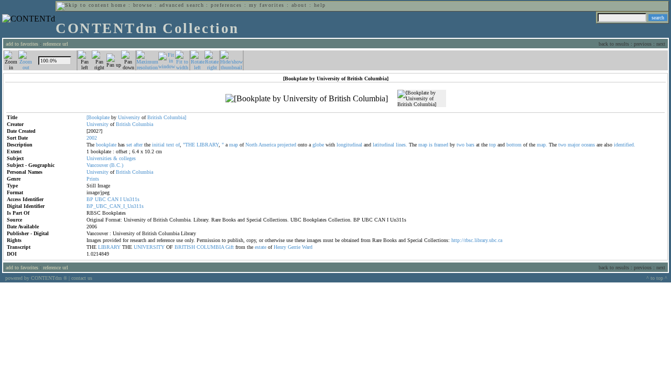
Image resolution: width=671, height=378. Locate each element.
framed (441, 145)
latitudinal (383, 145)
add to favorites (22, 44)
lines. (401, 145)
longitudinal (349, 145)
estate (260, 247)
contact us (81, 278)
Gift (229, 247)
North (251, 145)
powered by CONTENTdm (36, 278)
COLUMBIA (210, 247)
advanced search (181, 5)
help (320, 5)
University (129, 117)
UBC (100, 199)
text (170, 145)
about (299, 5)
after (138, 145)
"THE (189, 145)
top (492, 145)
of (178, 145)
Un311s (131, 199)
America (267, 145)
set (129, 145)
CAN (112, 199)
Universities (99, 158)
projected (286, 145)
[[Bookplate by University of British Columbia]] (306, 98)
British (154, 117)
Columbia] (175, 117)
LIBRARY (208, 145)
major (574, 145)
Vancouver (97, 165)
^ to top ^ (656, 278)
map (233, 145)
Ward (307, 247)
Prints (92, 179)
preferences (226, 5)
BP (89, 199)
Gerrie (294, 247)
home (118, 5)
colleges (127, 158)
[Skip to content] (83, 5)
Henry (280, 247)
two (460, 145)
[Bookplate (98, 117)
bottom (514, 145)
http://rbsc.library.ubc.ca (476, 240)
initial (158, 145)
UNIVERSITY (149, 247)
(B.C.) (116, 165)
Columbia (142, 124)
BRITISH (185, 247)
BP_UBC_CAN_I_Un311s (115, 206)
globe (318, 145)
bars (470, 145)
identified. (624, 145)
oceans (588, 145)
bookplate (106, 145)
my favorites (267, 5)
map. (542, 145)
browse (143, 5)
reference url (55, 44)
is (430, 145)
